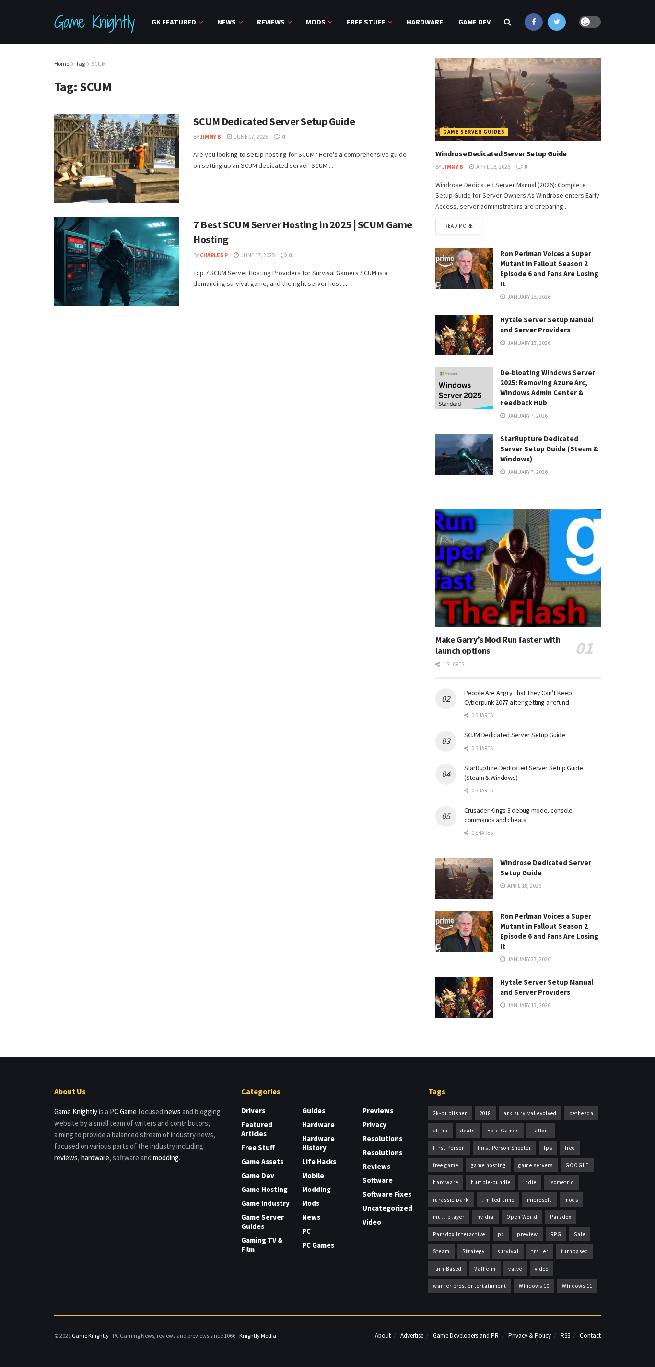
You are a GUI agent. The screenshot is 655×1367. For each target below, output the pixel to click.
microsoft (539, 1199)
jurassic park (451, 1199)
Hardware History (318, 1143)
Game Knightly (94, 22)
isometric (561, 1182)
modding (166, 1157)
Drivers (253, 1110)
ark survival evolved (530, 1113)
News (226, 21)
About (383, 1336)
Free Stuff (366, 21)
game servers (535, 1165)
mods (571, 1199)
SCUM (99, 63)
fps (548, 1147)
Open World (522, 1217)
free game (445, 1165)
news (172, 1111)
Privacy (374, 1124)
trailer (540, 1251)
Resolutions (382, 1138)
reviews (66, 1157)
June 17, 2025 (250, 136)
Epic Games (503, 1130)
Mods (316, 21)
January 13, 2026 (528, 342)
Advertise (411, 1336)
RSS (565, 1336)
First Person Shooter (504, 1147)
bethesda (581, 1113)
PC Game (123, 1111)
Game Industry (265, 1203)
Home (61, 63)
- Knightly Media (256, 1335)
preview (527, 1234)
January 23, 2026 (528, 296)
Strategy (473, 1251)
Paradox (561, 1217)
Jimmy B (210, 136)
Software (378, 1180)
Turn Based (447, 1268)
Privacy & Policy (529, 1336)
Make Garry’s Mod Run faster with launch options (497, 645)
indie (530, 1182)
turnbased (574, 1251)
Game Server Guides (474, 132)
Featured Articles (256, 1129)
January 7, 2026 (527, 415)
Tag (80, 63)
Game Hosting (264, 1189)
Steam (441, 1251)
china (440, 1130)
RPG (555, 1234)
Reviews (271, 21)
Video (372, 1221)
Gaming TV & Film (261, 1245)
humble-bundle (491, 1182)
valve (515, 1268)
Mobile (313, 1175)
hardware (95, 1157)
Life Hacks (319, 1161)
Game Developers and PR (466, 1336)
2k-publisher (450, 1113)
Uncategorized (387, 1208)
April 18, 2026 (492, 166)
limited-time (498, 1199)
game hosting (488, 1165)
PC (306, 1231)
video (542, 1268)
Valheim (485, 1268)
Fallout (540, 1130)
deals (467, 1130)
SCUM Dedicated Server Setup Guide (274, 121)
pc (501, 1234)
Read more (458, 226)
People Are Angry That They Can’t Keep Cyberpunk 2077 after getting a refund (518, 697)
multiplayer (449, 1217)
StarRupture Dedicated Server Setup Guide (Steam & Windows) (549, 448)
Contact (590, 1336)
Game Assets (262, 1161)
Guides (313, 1110)
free (570, 1147)
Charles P (214, 255)
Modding (316, 1189)
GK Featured (174, 21)
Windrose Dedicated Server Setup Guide (501, 153)
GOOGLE (577, 1165)
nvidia (485, 1217)
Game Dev (474, 21)
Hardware (425, 21)
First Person (449, 1147)
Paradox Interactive (459, 1234)
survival (508, 1251)
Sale (579, 1234)
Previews (378, 1110)
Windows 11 (577, 1286)
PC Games (318, 1244)
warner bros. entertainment (469, 1286)
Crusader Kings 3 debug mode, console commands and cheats (518, 815)
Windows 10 (534, 1286)
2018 (485, 1113)
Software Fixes (387, 1194)
